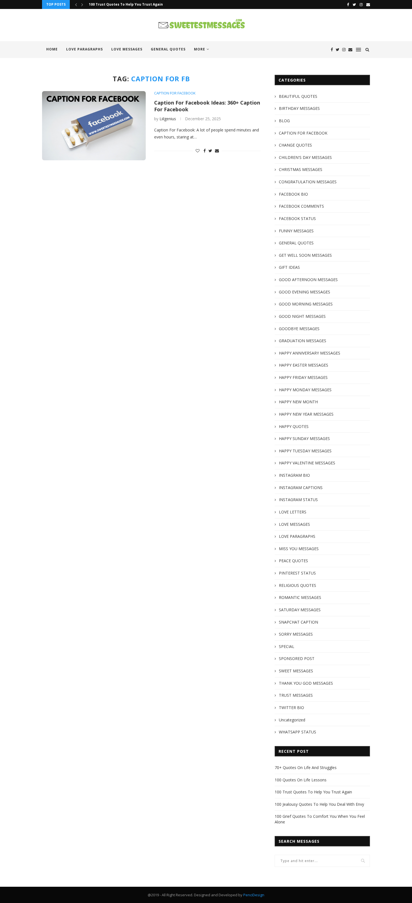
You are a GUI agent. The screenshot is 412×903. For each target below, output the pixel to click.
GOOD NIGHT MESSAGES (302, 316)
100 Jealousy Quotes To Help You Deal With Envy (319, 804)
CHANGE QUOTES (295, 145)
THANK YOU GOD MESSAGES (306, 683)
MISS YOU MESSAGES (299, 548)
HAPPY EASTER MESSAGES (303, 365)
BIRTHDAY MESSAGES (299, 108)
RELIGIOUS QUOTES (297, 585)
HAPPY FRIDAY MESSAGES (303, 377)
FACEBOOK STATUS (297, 218)
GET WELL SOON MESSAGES (305, 255)
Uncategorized (292, 720)
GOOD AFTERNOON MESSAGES (308, 279)
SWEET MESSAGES (296, 670)
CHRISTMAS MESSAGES (300, 169)
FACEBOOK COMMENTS (301, 206)
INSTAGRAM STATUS (298, 499)
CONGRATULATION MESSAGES (308, 181)
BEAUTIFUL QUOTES (298, 96)
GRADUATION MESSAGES (302, 340)
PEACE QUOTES (293, 560)
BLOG (284, 120)
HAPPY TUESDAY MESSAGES (305, 450)
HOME (52, 49)
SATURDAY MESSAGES (300, 609)
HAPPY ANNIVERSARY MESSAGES (309, 353)
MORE (199, 49)
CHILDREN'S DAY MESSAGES (305, 157)
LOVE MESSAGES (126, 49)
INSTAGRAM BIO (294, 475)
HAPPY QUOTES (294, 426)
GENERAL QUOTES (168, 49)
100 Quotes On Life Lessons (301, 779)
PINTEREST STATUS (297, 573)
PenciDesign (253, 894)
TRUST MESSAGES (296, 695)
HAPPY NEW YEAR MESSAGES (306, 414)
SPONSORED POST (296, 658)
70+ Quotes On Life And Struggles (306, 767)
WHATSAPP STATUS (297, 732)
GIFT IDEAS (289, 267)
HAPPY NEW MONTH (298, 401)
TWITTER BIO (291, 707)
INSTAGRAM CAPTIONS (301, 487)
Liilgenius (167, 118)
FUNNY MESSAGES (296, 230)
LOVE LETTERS (292, 512)
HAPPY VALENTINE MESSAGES (307, 463)
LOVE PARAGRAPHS (84, 49)
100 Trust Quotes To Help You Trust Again (126, 4)
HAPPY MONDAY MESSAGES (305, 389)
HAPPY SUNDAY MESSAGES (304, 438)
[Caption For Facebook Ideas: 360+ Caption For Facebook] (94, 125)
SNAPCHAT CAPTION (298, 622)
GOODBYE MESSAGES (299, 328)
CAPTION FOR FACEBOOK (175, 93)
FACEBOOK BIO (293, 194)
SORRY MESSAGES (296, 634)
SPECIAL (286, 646)
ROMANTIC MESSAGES (300, 597)
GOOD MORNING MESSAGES (306, 304)
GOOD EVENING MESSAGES (304, 292)
